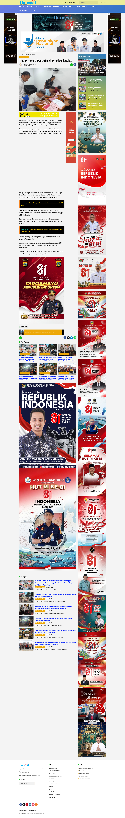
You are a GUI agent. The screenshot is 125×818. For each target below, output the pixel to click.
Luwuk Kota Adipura (54, 784)
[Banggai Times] (27, 2)
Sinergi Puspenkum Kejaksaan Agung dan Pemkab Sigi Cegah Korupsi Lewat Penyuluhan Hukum (66, 378)
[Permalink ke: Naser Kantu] (21, 64)
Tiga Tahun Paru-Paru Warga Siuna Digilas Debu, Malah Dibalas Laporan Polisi (28, 378)
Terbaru (51, 786)
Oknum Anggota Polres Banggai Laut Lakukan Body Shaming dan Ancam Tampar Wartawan (47, 378)
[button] (96, 2)
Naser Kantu (25, 64)
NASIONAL (52, 797)
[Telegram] (71, 337)
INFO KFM (51, 781)
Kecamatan (51, 778)
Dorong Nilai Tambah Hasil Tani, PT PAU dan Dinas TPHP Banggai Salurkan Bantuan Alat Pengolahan (96, 96)
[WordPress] (30, 804)
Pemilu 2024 (52, 792)
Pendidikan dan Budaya (55, 794)
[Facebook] (65, 337)
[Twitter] (68, 337)
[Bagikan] (74, 64)
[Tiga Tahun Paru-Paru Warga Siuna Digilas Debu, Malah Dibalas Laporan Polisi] (28, 369)
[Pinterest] (27, 804)
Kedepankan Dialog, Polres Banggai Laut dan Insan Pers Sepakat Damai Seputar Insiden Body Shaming (66, 359)
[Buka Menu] (105, 3)
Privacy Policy (23, 810)
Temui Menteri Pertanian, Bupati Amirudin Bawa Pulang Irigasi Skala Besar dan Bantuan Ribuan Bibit (96, 80)
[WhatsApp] (74, 337)
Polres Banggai (83, 771)
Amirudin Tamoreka (84, 778)
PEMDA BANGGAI (53, 768)
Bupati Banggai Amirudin (86, 768)
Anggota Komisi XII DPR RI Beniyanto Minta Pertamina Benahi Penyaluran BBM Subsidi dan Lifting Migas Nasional (95, 104)
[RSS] (36, 804)
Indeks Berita (32, 810)
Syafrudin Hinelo (83, 776)
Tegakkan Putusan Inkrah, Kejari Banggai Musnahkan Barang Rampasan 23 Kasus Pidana (47, 359)
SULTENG (51, 789)
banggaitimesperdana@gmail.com (31, 775)
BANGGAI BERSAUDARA (55, 776)
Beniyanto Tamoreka (84, 773)
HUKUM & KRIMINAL (24, 57)
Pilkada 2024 (52, 773)
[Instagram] (33, 804)
